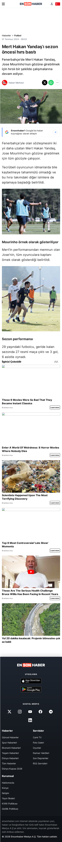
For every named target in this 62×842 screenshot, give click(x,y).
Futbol (17, 35)
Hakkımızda (8, 782)
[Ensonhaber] (31, 4)
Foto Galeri (38, 742)
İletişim (5, 793)
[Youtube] (30, 711)
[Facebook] (40, 711)
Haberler (6, 35)
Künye (5, 788)
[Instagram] (19, 711)
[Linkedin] (30, 720)
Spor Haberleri (9, 742)
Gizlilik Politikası (10, 808)
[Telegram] (51, 711)
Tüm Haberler (9, 763)
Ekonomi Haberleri (11, 747)
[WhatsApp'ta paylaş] (51, 82)
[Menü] (3, 4)
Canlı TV (37, 737)
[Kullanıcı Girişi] (52, 4)
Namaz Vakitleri (41, 753)
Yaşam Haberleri (10, 753)
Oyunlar (37, 747)
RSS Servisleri (40, 763)
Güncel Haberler (10, 737)
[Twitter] (9, 711)
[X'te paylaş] (44, 82)
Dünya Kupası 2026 (12, 768)
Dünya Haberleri (10, 758)
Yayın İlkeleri (8, 798)
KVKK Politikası (9, 803)
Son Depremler (40, 758)
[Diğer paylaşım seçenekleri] (57, 82)
